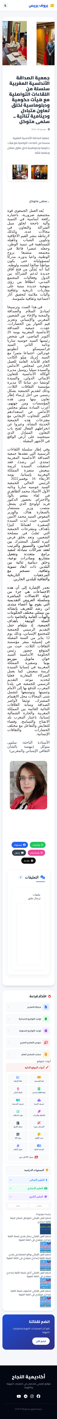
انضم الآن (41, 1341)
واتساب (36, 845)
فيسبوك (18, 845)
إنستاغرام (34, 852)
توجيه (18, 1206)
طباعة (27, 860)
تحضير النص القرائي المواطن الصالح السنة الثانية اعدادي (30, 1220)
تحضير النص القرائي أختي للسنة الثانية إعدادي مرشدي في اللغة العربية (28, 1274)
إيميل (17, 852)
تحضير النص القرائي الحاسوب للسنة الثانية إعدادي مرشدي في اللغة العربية (31, 1293)
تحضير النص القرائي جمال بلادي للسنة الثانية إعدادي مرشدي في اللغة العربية (29, 1238)
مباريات (39, 1206)
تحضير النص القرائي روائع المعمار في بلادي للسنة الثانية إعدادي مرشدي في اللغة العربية (29, 1256)
